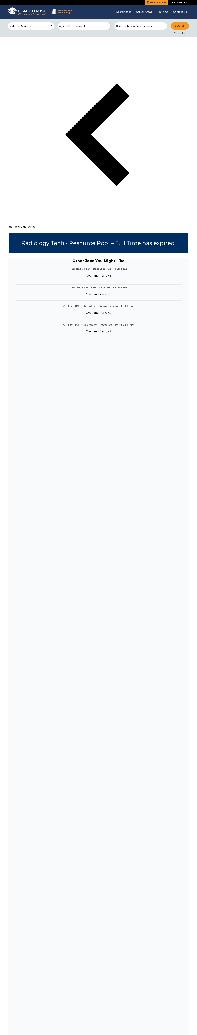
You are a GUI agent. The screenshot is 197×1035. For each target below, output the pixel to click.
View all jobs (181, 33)
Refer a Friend (157, 2)
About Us (162, 11)
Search (180, 25)
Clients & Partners (178, 2)
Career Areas (144, 11)
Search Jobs (123, 11)
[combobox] (84, 26)
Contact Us (180, 11)
